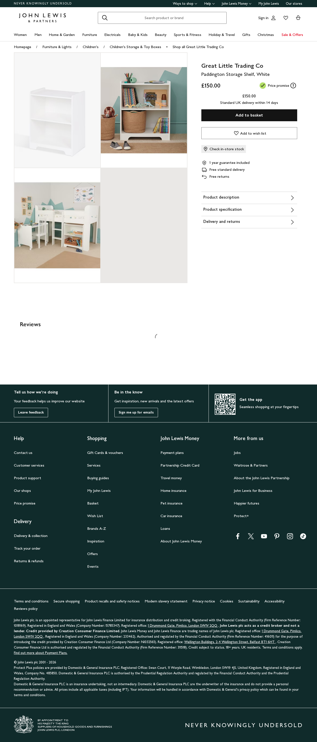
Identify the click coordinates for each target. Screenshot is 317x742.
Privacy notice (203, 601)
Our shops (22, 490)
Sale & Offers (292, 34)
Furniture (89, 34)
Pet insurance (171, 503)
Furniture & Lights (57, 46)
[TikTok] (303, 537)
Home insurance (173, 490)
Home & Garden (62, 34)
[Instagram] (290, 537)
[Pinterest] (277, 537)
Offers (92, 553)
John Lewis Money (235, 3)
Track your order (27, 548)
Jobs (237, 452)
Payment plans (172, 452)
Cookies (226, 601)
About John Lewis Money (181, 541)
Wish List (95, 515)
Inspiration (95, 541)
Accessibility (274, 601)
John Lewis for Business (253, 490)
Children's (91, 46)
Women (20, 34)
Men (38, 34)
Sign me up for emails (136, 412)
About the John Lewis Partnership (262, 477)
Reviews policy (26, 608)
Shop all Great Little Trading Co (198, 46)
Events (93, 566)
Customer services (29, 465)
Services (94, 465)
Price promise (24, 503)
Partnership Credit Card (179, 465)
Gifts (246, 34)
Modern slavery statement (166, 601)
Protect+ (241, 515)
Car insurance (171, 515)
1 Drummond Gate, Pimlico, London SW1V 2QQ (183, 625)
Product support (27, 477)
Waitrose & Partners (251, 465)
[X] (251, 537)
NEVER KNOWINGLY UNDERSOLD (43, 3)
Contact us (23, 452)
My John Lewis (269, 3)
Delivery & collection (31, 535)
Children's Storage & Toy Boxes (135, 46)
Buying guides (98, 477)
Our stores (294, 3)
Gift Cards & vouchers (105, 452)
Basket (93, 503)
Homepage (22, 46)
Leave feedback (31, 412)
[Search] (105, 18)
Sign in (263, 17)
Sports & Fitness (187, 34)
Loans (165, 528)
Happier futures (246, 503)
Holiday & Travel (222, 34)
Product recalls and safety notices (112, 601)
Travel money (171, 477)
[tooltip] (293, 85)
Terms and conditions (31, 601)
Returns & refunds (29, 561)
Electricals (112, 34)
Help (207, 3)
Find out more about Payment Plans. (40, 653)
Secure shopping (66, 601)
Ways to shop (183, 3)
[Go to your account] (273, 18)
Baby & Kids (138, 34)
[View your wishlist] (285, 18)
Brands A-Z (96, 528)
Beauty (160, 34)
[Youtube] (264, 537)
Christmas (266, 34)
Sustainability (249, 601)
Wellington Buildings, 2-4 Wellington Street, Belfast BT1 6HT (230, 642)
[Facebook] (238, 537)
